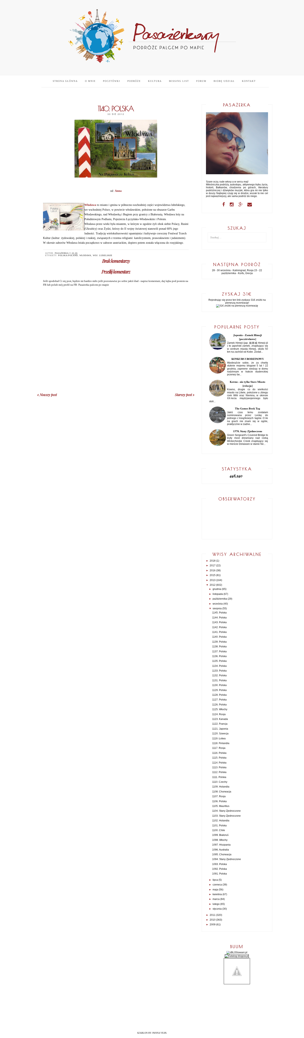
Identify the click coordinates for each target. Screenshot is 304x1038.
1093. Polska (219, 864)
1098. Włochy (219, 840)
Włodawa (85, 255)
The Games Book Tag (247, 408)
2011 (212, 915)
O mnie (90, 81)
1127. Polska (219, 699)
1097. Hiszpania (221, 844)
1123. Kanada (220, 719)
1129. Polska (219, 690)
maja (215, 889)
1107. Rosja (219, 796)
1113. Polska (219, 767)
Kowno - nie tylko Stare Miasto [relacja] (247, 384)
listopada (218, 594)
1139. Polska (219, 641)
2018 (212, 560)
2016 (212, 570)
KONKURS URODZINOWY (247, 359)
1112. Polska (219, 772)
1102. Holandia (220, 820)
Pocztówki (111, 81)
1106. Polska (219, 801)
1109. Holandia (220, 786)
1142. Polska (219, 627)
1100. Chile (218, 830)
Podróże (134, 81)
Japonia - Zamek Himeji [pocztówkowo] (247, 337)
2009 (212, 924)
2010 (212, 919)
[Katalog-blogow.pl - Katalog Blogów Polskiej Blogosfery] (237, 955)
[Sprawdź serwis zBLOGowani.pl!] (236, 952)
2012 (212, 584)
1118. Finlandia (220, 743)
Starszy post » (184, 395)
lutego (216, 904)
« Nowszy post (47, 395)
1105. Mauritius (220, 806)
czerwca (217, 884)
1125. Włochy (219, 709)
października (220, 598)
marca (216, 899)
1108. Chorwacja (221, 791)
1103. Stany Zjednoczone (226, 815)
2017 (212, 565)
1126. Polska (219, 704)
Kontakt (249, 81)
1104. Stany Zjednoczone (226, 810)
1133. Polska (219, 670)
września (218, 603)
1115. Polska (219, 757)
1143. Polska (219, 622)
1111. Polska (219, 777)
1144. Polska (219, 617)
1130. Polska (219, 685)
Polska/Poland (68, 255)
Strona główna (65, 81)
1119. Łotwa (219, 738)
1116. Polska (219, 753)
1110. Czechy (219, 781)
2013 (212, 580)
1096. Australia (220, 849)
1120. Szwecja (220, 733)
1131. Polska (219, 680)
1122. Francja (219, 723)
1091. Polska (219, 873)
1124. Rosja (219, 714)
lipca (215, 879)
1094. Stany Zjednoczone (226, 859)
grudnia (217, 589)
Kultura (155, 81)
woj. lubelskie (102, 255)
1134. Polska (219, 666)
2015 (212, 575)
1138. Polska (219, 646)
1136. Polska (219, 656)
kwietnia (217, 894)
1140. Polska (219, 636)
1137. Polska (219, 651)
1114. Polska (219, 762)
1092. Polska (219, 868)
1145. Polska (219, 612)
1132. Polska (219, 675)
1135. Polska (219, 661)
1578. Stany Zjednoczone (247, 431)
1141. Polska (219, 632)
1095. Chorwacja (221, 854)
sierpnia (217, 608)
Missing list (179, 81)
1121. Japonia (220, 728)
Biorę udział (224, 81)
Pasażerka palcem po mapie (93, 284)
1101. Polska (219, 825)
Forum (201, 81)
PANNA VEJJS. (159, 1033)
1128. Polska (219, 694)
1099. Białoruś (220, 835)
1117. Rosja (218, 748)
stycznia (217, 908)
